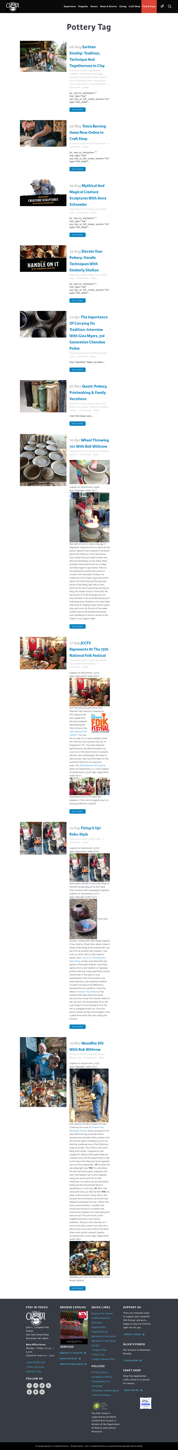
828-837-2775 (34, 1371)
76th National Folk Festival (92, 765)
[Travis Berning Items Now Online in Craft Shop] (43, 133)
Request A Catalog (71, 1353)
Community (85, 74)
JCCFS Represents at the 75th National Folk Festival (88, 649)
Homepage (97, 74)
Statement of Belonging (105, 1390)
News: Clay (92, 80)
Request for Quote (102, 1313)
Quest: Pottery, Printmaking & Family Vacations (88, 392)
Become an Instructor (104, 1336)
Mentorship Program (96, 77)
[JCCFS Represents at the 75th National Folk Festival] (43, 653)
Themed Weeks (98, 84)
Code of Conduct (101, 1395)
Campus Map (99, 1349)
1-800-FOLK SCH (35, 1362)
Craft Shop (94, 353)
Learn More (131, 1360)
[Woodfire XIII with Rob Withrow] (43, 1072)
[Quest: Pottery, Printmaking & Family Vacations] (43, 396)
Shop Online (131, 1390)
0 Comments (82, 212)
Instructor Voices (77, 77)
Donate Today (132, 1334)
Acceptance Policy (102, 1376)
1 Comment (82, 356)
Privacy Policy (100, 1372)
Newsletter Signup (71, 1364)
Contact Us (98, 1354)
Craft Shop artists (97, 143)
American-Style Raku (86, 991)
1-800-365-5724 (35, 1366)
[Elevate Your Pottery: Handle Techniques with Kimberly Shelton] (43, 258)
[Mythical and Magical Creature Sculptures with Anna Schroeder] (43, 193)
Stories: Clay (75, 407)
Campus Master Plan (103, 1359)
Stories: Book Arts (97, 403)
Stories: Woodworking (85, 663)
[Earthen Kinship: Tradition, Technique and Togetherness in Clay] (43, 56)
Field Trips (94, 660)
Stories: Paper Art (90, 407)
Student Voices (82, 84)
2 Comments (84, 454)
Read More (77, 110)
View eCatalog (69, 1358)
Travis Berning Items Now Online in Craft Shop (87, 132)
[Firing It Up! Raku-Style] (43, 838)
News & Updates (77, 80)
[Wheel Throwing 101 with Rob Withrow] (43, 460)
